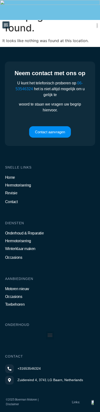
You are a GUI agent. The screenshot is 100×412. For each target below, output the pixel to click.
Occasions (13, 257)
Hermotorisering (18, 185)
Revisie (11, 193)
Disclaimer (12, 404)
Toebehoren (15, 304)
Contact (11, 202)
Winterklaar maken (20, 249)
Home (10, 177)
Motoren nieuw (17, 289)
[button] (5, 24)
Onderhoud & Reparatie (24, 233)
